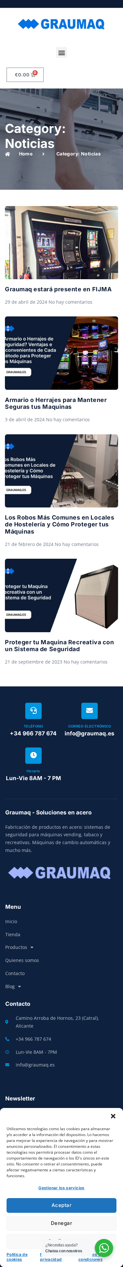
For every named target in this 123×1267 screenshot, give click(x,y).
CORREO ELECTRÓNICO (89, 726)
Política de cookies (17, 1257)
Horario (33, 771)
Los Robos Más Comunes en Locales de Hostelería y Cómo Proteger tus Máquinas (59, 524)
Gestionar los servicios (61, 1187)
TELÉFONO (33, 726)
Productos (16, 947)
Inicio (11, 921)
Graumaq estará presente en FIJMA (58, 289)
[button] (113, 1116)
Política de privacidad (51, 1257)
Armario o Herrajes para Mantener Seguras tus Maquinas (56, 403)
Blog (10, 986)
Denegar (61, 1223)
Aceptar (61, 1205)
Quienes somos (22, 960)
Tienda (12, 934)
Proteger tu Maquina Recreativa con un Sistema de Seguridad (59, 646)
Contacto (15, 973)
